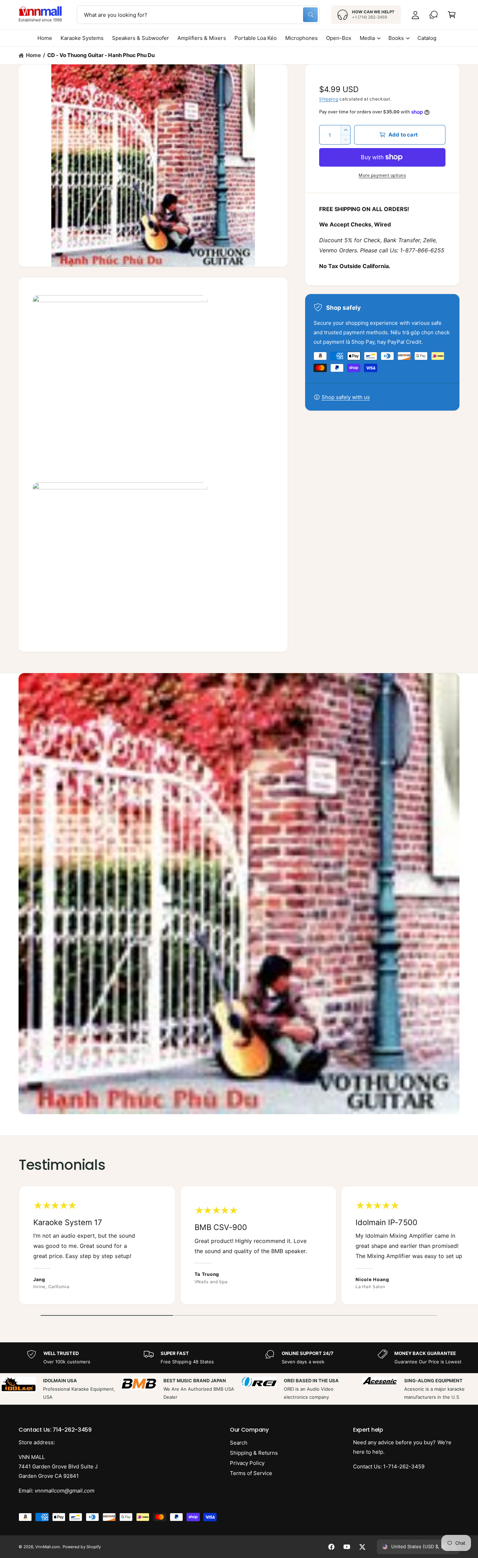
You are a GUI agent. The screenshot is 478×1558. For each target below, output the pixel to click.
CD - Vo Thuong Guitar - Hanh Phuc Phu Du (101, 55)
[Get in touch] (433, 15)
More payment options (382, 175)
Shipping (328, 99)
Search (238, 1442)
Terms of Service (251, 1473)
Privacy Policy (247, 1463)
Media (367, 38)
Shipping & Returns (254, 1452)
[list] (239, 1247)
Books (396, 38)
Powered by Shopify (81, 1546)
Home (33, 55)
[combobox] (198, 15)
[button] (452, 15)
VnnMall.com (47, 1546)
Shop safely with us (346, 397)
